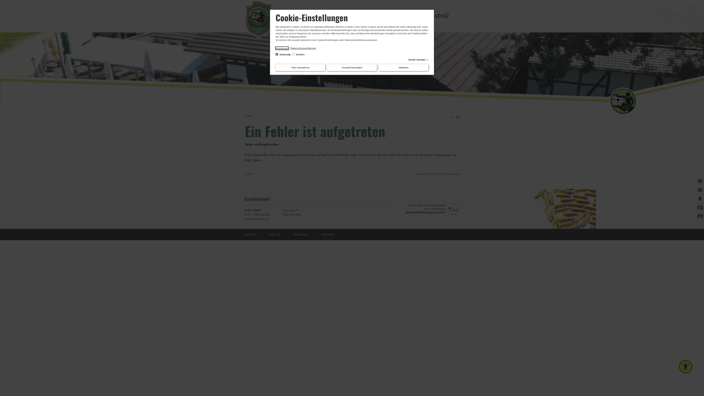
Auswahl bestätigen (352, 67)
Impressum (282, 48)
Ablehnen (403, 67)
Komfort (300, 54)
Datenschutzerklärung (303, 48)
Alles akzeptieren (300, 67)
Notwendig (285, 54)
